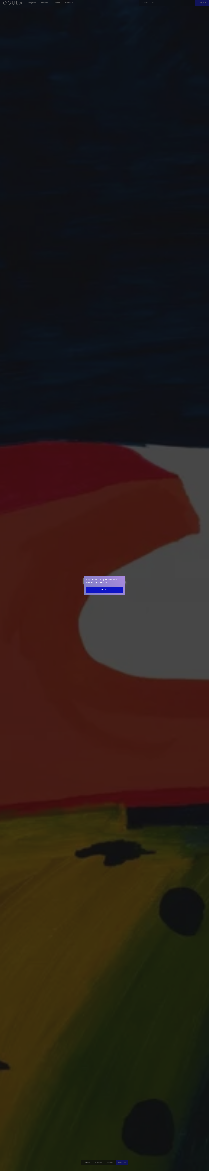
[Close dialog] (122, 579)
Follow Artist (104, 590)
